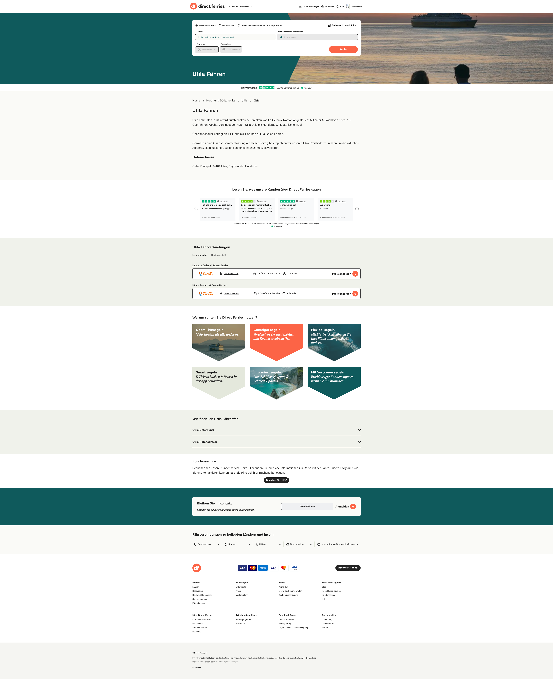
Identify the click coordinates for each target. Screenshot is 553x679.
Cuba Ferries (328, 623)
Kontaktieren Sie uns (331, 591)
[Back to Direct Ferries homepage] (207, 6)
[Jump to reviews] (276, 87)
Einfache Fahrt (228, 25)
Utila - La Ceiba (200, 265)
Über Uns (196, 631)
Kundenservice (328, 595)
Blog (324, 587)
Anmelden (283, 587)
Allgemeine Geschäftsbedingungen (294, 627)
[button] (276, 430)
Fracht (238, 591)
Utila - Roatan (199, 285)
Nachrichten (197, 623)
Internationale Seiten (201, 619)
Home (196, 100)
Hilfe (324, 599)
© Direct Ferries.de (199, 653)
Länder (195, 587)
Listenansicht (199, 255)
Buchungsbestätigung (288, 595)
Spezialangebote (199, 599)
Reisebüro (240, 623)
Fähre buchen (198, 603)
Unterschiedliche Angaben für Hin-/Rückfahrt (262, 25)
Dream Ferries (220, 265)
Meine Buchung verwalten (290, 591)
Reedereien (197, 591)
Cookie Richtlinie (286, 619)
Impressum (196, 667)
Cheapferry (327, 619)
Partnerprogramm (243, 619)
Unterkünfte (241, 587)
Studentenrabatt (199, 627)
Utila (244, 100)
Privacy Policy (285, 623)
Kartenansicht (218, 255)
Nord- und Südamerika (220, 100)
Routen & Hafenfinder (202, 595)
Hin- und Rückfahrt (208, 25)
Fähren (325, 627)
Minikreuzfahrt (242, 595)
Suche (343, 49)
